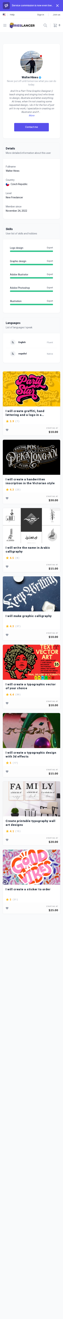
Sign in (40, 14)
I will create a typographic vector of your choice (31, 686)
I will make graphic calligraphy (29, 616)
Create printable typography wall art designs (30, 823)
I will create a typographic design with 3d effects (31, 754)
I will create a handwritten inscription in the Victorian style (30, 481)
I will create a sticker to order (28, 890)
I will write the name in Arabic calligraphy (28, 549)
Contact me (31, 127)
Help (12, 14)
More (31, 115)
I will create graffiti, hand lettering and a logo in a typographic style (25, 413)
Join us (56, 14)
